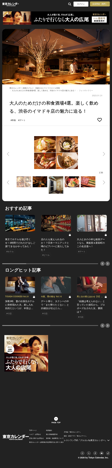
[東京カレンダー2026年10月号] (26, 352)
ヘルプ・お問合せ (35, 434)
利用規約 (49, 430)
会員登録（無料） (99, 4)
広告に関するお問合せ (36, 438)
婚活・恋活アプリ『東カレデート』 (75, 436)
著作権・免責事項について (55, 438)
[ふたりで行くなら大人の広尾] (56, 18)
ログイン (81, 4)
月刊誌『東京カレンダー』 (72, 432)
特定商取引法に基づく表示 (55, 442)
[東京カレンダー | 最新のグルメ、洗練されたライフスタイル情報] (10, 4)
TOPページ (33, 430)
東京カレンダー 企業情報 (37, 442)
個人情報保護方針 (52, 434)
